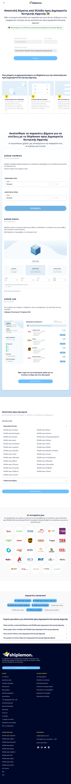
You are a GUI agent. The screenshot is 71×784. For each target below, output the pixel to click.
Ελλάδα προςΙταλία (9, 454)
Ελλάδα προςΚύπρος (10, 437)
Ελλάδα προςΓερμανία (10, 447)
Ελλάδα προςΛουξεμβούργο (46, 457)
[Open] (55, 51)
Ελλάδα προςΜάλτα (10, 461)
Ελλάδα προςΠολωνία (10, 464)
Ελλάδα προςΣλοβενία (10, 471)
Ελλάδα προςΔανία (9, 440)
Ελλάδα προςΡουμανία (11, 468)
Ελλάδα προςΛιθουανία (11, 457)
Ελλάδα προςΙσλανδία (10, 451)
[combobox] (28, 42)
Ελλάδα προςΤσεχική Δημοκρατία (48, 437)
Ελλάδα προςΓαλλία (43, 444)
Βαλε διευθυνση (35, 381)
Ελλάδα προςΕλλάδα (44, 447)
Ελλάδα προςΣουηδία (10, 475)
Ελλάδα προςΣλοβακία (44, 468)
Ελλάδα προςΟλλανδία (44, 461)
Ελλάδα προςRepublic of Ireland (47, 451)
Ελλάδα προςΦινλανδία (11, 444)
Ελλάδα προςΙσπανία (44, 471)
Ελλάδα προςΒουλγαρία (11, 433)
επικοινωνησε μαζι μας (21, 667)
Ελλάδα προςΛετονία (44, 454)
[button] (35, 426)
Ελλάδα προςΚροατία (44, 433)
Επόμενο (35, 58)
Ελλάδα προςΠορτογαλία (45, 464)
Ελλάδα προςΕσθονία (44, 440)
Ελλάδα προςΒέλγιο (43, 430)
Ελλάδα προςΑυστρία (10, 430)
